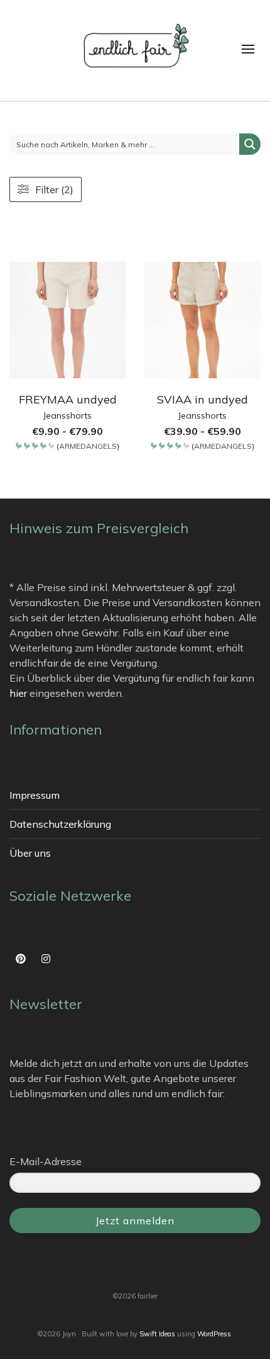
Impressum (34, 795)
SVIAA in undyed (202, 399)
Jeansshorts (67, 415)
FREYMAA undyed (68, 399)
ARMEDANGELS (88, 446)
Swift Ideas (157, 1333)
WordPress (214, 1333)
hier (18, 693)
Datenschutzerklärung (60, 824)
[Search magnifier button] (250, 144)
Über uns (30, 853)
